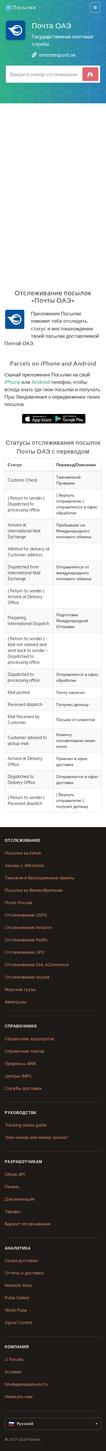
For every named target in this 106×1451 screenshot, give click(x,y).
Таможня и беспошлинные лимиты (39, 877)
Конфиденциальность (26, 1384)
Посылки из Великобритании (33, 890)
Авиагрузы (15, 1001)
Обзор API (15, 1174)
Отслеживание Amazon (28, 927)
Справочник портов (24, 1051)
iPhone (12, 382)
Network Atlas (18, 1285)
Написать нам (19, 1396)
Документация (19, 1198)
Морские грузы (20, 989)
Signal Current (18, 1322)
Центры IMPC (18, 1075)
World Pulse (16, 1310)
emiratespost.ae (57, 55)
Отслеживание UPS (24, 952)
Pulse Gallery (17, 1297)
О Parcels (14, 1359)
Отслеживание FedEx (26, 939)
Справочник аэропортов (29, 1038)
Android (41, 382)
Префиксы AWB (20, 1063)
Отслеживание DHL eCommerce (37, 964)
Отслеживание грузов (27, 976)
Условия (13, 1371)
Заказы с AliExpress (24, 865)
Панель (12, 1186)
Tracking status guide (26, 1124)
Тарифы (13, 1211)
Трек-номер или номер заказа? (36, 1137)
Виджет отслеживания (27, 1223)
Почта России (18, 902)
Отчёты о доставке (24, 1272)
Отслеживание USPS (26, 914)
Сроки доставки (21, 1260)
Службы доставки (23, 1088)
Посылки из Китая (23, 852)
